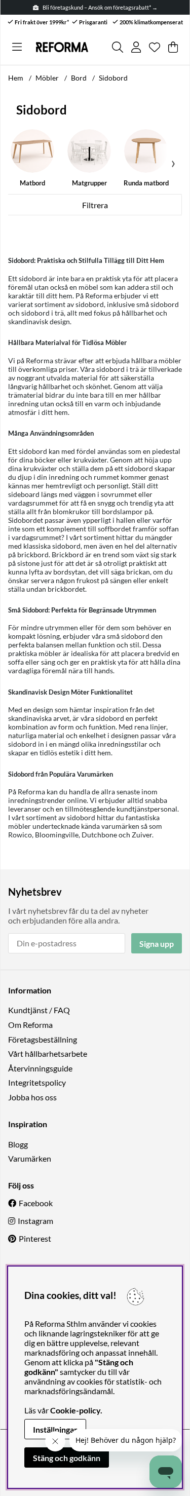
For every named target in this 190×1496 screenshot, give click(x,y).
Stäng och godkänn (66, 1458)
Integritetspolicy (37, 1082)
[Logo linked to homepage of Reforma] (62, 47)
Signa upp (156, 943)
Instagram (35, 1220)
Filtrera (95, 205)
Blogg (18, 1144)
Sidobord (113, 77)
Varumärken (29, 1158)
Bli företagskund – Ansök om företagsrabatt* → (100, 7)
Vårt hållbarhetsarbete (47, 1053)
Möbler (47, 77)
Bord (79, 77)
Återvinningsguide (40, 1068)
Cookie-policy (75, 1410)
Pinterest (35, 1238)
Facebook (36, 1203)
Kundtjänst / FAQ (39, 1010)
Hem (15, 77)
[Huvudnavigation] (17, 47)
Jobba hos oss (32, 1097)
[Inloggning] (136, 47)
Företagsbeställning (42, 1039)
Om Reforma (30, 1024)
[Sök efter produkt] (117, 47)
